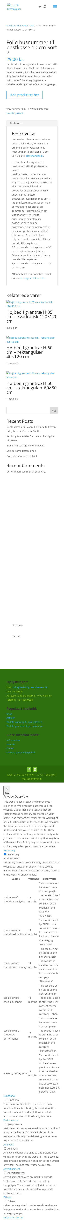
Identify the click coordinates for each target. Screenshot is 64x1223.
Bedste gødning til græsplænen (24, 722)
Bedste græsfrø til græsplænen (24, 726)
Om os (10, 748)
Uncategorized (25, 25)
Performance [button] (10, 1120)
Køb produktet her (24, 94)
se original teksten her (33, 278)
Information (13, 740)
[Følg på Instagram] (35, 769)
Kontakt (10, 744)
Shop (9, 714)
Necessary (13, 854)
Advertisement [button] (11, 1169)
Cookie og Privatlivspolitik (20, 752)
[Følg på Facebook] (29, 769)
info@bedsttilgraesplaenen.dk (30, 687)
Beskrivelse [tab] (16, 123)
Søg (54, 410)
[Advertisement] (32, 529)
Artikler (10, 717)
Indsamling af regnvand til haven (25, 445)
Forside (10, 25)
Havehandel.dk (34, 155)
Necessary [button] (9, 850)
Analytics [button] (8, 1144)
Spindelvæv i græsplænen (21, 450)
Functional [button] (9, 1095)
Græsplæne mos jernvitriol (21, 456)
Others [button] (7, 1197)
